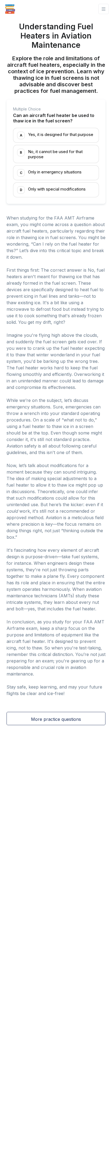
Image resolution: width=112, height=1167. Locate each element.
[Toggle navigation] (103, 9)
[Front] (10, 9)
